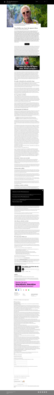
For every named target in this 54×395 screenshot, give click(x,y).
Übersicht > (37, 24)
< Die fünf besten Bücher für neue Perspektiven (19, 25)
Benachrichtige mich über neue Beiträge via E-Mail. (20, 377)
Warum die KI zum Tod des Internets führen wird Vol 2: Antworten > (22, 24)
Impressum (14, 391)
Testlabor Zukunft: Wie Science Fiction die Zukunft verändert (34, 294)
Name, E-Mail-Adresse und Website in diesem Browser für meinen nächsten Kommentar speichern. (26, 366)
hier (30, 194)
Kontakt (7, 393)
